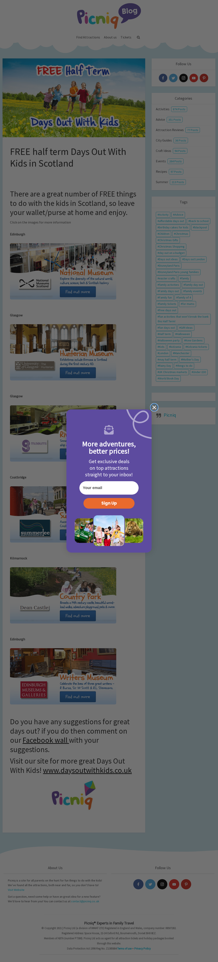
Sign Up (109, 503)
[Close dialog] (154, 407)
